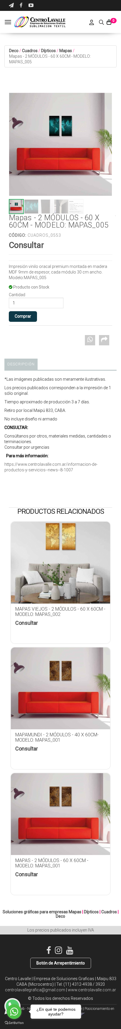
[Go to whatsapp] (14, 1011)
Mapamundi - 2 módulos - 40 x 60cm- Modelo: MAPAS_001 (57, 737)
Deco (14, 50)
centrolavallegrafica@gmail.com (35, 989)
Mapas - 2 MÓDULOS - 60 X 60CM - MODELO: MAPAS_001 (51, 863)
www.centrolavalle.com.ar (92, 989)
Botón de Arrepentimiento (60, 963)
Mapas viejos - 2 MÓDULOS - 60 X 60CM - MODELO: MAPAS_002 (60, 611)
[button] (11, 5)
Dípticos (48, 50)
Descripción (21, 364)
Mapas (65, 50)
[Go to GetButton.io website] (14, 1023)
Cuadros (30, 50)
